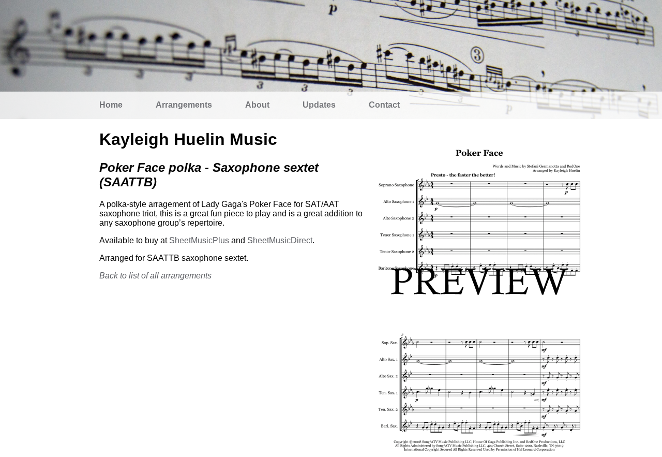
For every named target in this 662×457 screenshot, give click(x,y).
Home (111, 104)
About (257, 104)
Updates (319, 104)
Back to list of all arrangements (155, 275)
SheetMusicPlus (199, 240)
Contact (384, 104)
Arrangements (184, 104)
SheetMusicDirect (279, 240)
